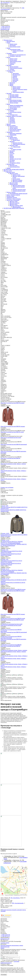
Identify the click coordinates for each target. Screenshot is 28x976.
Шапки (11, 85)
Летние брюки (13, 108)
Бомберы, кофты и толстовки (14, 116)
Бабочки (12, 156)
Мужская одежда (8, 40)
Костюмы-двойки (14, 94)
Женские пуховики (17, 180)
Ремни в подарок (17, 149)
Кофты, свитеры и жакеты (13, 194)
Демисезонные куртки (15, 61)
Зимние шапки (16, 88)
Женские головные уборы (16, 205)
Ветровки (9, 65)
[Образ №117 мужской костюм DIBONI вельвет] (13, 589)
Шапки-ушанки (17, 86)
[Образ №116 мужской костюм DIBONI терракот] (8, 613)
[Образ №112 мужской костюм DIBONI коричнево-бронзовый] (14, 637)
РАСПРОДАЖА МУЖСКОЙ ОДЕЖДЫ (14, 169)
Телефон (3, 957)
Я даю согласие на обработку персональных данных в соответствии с (13, 961)
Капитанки (15, 80)
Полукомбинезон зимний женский (18, 193)
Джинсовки (13, 62)
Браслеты (12, 161)
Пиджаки (9, 98)
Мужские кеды (13, 165)
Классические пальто (15, 46)
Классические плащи (15, 49)
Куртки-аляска (13, 60)
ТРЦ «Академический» (18, 903)
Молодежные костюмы (15, 97)
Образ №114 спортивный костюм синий (11, 437)
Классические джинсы (15, 129)
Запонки (12, 157)
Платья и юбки (10, 196)
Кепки (11, 72)
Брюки (8, 104)
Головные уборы (11, 70)
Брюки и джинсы (11, 192)
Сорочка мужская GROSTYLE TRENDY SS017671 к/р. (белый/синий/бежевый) (14, 545)
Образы (8, 168)
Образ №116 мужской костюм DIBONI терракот (13, 426)
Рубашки (12, 110)
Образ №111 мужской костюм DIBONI (10, 458)
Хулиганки (15, 78)
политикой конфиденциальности (10, 962)
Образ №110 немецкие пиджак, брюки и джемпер (13, 463)
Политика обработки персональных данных (12, 945)
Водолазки (12, 121)
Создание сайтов (5, 942)
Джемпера (12, 118)
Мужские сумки (14, 145)
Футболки (9, 113)
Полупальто (13, 45)
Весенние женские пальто (19, 189)
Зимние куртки (13, 58)
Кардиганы (12, 122)
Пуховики (9, 53)
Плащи (8, 48)
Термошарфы (13, 134)
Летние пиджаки (14, 102)
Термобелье (9, 132)
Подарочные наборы (15, 162)
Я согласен (3, 974)
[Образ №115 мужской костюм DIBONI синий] (13, 618)
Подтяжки (12, 160)
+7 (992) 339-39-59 (5, 26)
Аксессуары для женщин (13, 200)
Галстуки (12, 153)
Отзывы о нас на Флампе (7, 487)
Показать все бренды (6, 399)
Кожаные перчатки (17, 142)
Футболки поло (13, 114)
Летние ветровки (14, 66)
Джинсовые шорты (14, 130)
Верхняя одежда (11, 41)
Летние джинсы (14, 128)
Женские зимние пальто (19, 185)
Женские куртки (14, 173)
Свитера (12, 117)
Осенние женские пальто (19, 190)
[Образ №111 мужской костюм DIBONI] (11, 644)
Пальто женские (14, 184)
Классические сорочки (15, 112)
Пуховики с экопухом (15, 56)
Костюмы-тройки (14, 96)
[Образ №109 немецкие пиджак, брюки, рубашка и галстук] (14, 657)
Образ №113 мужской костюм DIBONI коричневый (14, 444)
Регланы (15, 81)
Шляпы (11, 84)
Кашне (11, 154)
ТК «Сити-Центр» (5, 2)
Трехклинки (16, 73)
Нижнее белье (13, 137)
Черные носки (16, 140)
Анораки (12, 69)
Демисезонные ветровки (16, 68)
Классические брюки (15, 106)
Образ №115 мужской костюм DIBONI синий (12, 432)
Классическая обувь (15, 166)
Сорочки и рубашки (12, 109)
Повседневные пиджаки (16, 101)
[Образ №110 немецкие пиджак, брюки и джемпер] (14, 650)
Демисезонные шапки (18, 92)
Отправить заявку (5, 964)
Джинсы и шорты (11, 125)
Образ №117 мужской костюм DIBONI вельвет (12, 403)
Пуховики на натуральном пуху (18, 54)
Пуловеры (12, 120)
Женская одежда (8, 170)
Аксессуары (10, 136)
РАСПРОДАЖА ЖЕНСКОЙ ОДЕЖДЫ (14, 208)
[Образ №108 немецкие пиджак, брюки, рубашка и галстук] (14, 665)
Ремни (11, 148)
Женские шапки (17, 206)
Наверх (2, 948)
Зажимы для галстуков (15, 158)
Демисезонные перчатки (19, 144)
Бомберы (12, 64)
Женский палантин (14, 202)
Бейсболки (12, 82)
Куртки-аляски (16, 178)
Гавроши (15, 76)
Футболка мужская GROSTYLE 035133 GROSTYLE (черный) (11, 564)
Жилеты (9, 124)
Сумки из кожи (16, 146)
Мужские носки (14, 138)
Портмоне (12, 150)
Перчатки (12, 141)
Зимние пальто (13, 44)
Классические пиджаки (16, 100)
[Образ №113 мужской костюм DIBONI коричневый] (14, 631)
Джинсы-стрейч (14, 126)
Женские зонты (13, 204)
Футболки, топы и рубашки (14, 198)
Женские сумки (13, 201)
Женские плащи (14, 182)
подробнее (3, 491)
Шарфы (11, 152)
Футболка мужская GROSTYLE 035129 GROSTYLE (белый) (11, 554)
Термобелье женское (12, 197)
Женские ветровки (17, 181)
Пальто (8, 42)
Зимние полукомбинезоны (16, 105)
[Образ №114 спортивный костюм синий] (11, 624)
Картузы (15, 77)
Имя (2, 955)
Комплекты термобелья (15, 133)
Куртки (8, 57)
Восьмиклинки (16, 74)
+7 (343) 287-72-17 (5, 28)
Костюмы (9, 93)
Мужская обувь (10, 164)
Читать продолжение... (6, 681)
